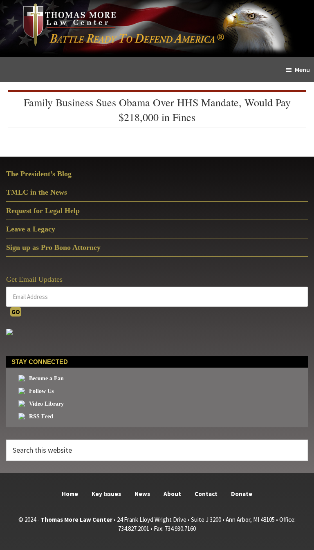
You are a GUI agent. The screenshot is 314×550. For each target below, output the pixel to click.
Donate (241, 494)
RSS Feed (41, 416)
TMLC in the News (36, 192)
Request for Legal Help (43, 211)
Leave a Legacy (30, 229)
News (142, 494)
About (172, 494)
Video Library (46, 404)
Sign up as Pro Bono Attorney (53, 247)
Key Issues (106, 494)
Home (70, 494)
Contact (206, 494)
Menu (302, 69)
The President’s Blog (39, 174)
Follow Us (41, 391)
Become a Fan (46, 378)
